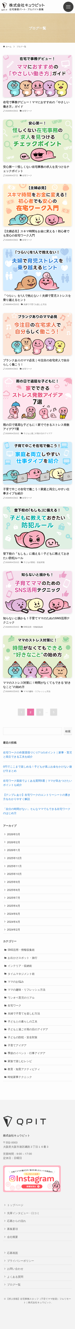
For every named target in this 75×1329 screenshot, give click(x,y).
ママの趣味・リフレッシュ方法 (26, 989)
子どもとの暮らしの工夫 (22, 1021)
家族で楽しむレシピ (20, 1061)
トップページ (15, 1205)
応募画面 (12, 1253)
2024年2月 (13, 929)
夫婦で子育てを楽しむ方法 (24, 1013)
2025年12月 (14, 858)
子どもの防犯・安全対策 (22, 1037)
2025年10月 (14, 874)
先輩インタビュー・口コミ (23, 1213)
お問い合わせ (15, 1268)
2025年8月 (13, 890)
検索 (68, 731)
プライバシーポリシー (20, 1260)
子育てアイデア (17, 1045)
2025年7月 (13, 897)
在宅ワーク (14, 1005)
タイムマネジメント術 (21, 974)
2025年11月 (14, 866)
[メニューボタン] (68, 6)
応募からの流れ (16, 1221)
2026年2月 (13, 842)
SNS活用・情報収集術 (21, 950)
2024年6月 (13, 913)
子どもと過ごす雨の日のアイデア (28, 1029)
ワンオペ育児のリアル (21, 997)
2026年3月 (13, 834)
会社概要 (12, 1237)
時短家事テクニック (20, 1077)
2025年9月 (13, 882)
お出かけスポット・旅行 (22, 958)
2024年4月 (13, 921)
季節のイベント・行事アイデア (26, 1053)
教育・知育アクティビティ (24, 1069)
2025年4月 (13, 905)
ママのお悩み (16, 981)
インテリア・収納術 (20, 966)
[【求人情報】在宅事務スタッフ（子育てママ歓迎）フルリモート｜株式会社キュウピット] (29, 7)
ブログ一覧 (14, 1284)
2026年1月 (13, 850)
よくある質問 (15, 1276)
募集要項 (12, 1229)
